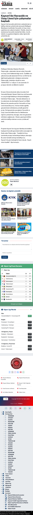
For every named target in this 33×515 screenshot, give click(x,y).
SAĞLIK (10, 437)
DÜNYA (10, 427)
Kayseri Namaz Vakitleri (9, 383)
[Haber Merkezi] (5, 182)
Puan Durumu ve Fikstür (8, 388)
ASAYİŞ (17, 8)
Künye (7, 489)
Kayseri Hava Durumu (24, 377)
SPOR (9, 439)
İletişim (10, 445)
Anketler (8, 487)
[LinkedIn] (18, 372)
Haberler (3, 13)
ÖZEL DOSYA (12, 433)
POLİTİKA (11, 435)
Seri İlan (7, 481)
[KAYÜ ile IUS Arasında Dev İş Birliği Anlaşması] (24, 212)
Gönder (4, 257)
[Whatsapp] (23, 372)
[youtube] (20, 408)
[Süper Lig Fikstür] (31, 309)
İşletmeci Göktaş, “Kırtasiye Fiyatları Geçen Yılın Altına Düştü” (8, 219)
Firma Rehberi (9, 479)
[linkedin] (29, 408)
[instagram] (15, 408)
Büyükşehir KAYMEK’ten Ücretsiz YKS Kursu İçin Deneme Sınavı (23, 204)
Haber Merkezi (14, 181)
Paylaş (4, 63)
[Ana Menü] (30, 3)
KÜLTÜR (10, 423)
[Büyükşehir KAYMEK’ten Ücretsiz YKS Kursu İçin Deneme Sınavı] (24, 197)
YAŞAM (10, 443)
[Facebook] (9, 372)
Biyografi (8, 485)
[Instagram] (15, 372)
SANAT (10, 425)
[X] (12, 372)
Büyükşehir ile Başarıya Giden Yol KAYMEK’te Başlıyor (23, 233)
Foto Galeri (8, 473)
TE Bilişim (20, 403)
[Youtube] (20, 372)
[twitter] (10, 408)
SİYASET (11, 8)
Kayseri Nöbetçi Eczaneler (6, 378)
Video (7, 475)
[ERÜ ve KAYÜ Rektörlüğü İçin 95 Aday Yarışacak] (8, 227)
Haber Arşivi (22, 392)
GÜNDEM (4, 8)
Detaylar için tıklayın (16, 304)
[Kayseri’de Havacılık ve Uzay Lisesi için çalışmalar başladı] (16, 51)
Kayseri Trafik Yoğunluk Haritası (23, 384)
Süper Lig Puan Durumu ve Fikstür (18, 502)
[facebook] (6, 408)
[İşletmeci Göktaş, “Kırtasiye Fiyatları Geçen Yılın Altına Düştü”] (8, 212)
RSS (6, 398)
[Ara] (28, 3)
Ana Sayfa (8, 412)
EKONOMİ (24, 8)
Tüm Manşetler (22, 388)
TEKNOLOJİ (11, 441)
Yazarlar (8, 477)
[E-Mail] (11, 185)
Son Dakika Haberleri (8, 392)
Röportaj (8, 483)
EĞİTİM (9, 13)
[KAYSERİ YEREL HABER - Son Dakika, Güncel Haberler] (7, 3)
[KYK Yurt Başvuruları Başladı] (8, 197)
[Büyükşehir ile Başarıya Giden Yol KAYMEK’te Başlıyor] (24, 227)
